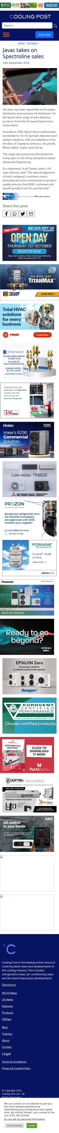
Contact (7, 1047)
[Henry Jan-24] (29, 361)
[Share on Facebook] (6, 214)
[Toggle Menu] (6, 35)
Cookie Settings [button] (14, 1125)
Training (7, 1034)
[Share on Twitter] (23, 214)
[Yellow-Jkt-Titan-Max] (29, 282)
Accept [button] (32, 1125)
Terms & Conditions (14, 1062)
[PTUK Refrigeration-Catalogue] (27, 755)
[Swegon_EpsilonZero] (29, 676)
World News (9, 993)
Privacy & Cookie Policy (16, 1068)
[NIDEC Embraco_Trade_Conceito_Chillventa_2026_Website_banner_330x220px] (27, 637)
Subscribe (44, 34)
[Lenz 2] (27, 873)
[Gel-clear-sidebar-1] (29, 794)
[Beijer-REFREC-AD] (29, 5)
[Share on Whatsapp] (14, 214)
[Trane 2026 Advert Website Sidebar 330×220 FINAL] (27, 322)
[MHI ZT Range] (29, 479)
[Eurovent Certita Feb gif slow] (29, 716)
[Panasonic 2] (27, 597)
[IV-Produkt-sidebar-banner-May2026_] (27, 400)
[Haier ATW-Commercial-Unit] (27, 440)
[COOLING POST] (27, 834)
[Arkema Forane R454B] (29, 558)
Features (7, 1006)
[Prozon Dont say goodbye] (29, 519)
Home (21, 43)
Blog (5, 1027)
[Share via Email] (31, 214)
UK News (32, 43)
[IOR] (27, 913)
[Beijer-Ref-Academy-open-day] (29, 243)
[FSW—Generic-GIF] (30, 196)
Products (7, 1012)
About (6, 1040)
